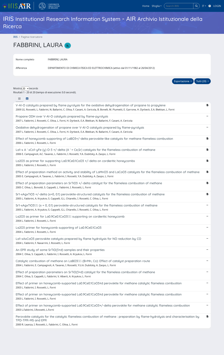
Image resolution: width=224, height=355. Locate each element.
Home (145, 6)
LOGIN (217, 6)
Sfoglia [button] (156, 6)
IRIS (15, 37)
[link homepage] (18, 6)
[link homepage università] (49, 6)
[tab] (19, 98)
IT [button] (203, 6)
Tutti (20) (201, 81)
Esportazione (182, 81)
